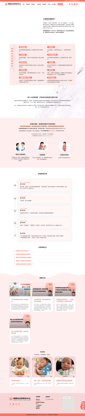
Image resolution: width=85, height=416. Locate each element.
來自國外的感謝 (15, 380)
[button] (42, 250)
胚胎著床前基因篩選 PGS (40, 403)
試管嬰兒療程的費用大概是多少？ (24, 264)
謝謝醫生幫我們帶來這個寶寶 (64, 380)
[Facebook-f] (10, 404)
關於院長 (39, 4)
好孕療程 (33, 4)
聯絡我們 (44, 4)
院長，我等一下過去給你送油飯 (42, 380)
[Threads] (77, 4)
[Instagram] (74, 4)
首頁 (23, 4)
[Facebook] (72, 4)
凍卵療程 (38, 406)
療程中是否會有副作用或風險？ (24, 257)
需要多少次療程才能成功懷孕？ (24, 261)
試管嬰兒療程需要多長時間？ (23, 254)
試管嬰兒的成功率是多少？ (23, 251)
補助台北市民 (51, 130)
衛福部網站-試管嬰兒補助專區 (47, 135)
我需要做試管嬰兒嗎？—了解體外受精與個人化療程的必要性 (64, 300)
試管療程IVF (38, 400)
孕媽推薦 (28, 4)
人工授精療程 (38, 405)
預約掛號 (60, 4)
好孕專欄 (54, 4)
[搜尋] (79, 4)
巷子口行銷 (53, 414)
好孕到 (49, 4)
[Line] (69, 4)
